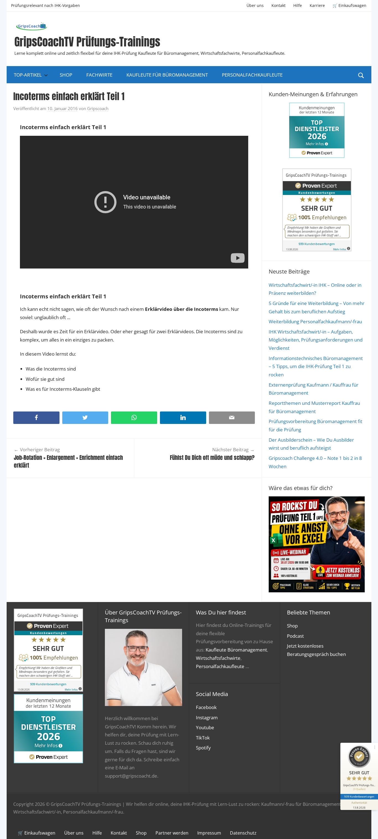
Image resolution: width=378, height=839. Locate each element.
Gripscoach (97, 108)
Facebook (206, 707)
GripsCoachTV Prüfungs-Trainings (87, 41)
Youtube (205, 727)
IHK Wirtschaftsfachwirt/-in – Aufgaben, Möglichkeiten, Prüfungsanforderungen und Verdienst (316, 340)
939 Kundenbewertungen (359, 796)
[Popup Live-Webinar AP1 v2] (317, 590)
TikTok (203, 737)
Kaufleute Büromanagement (236, 650)
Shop (66, 75)
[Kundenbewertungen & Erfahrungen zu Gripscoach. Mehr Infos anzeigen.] (316, 249)
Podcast (295, 636)
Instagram (207, 717)
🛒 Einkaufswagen (349, 5)
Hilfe (297, 5)
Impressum (209, 833)
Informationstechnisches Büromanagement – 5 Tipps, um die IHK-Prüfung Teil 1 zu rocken (316, 366)
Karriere (317, 5)
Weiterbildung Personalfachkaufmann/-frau (315, 321)
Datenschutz (243, 833)
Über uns (255, 5)
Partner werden (172, 833)
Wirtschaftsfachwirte (218, 658)
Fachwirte (99, 75)
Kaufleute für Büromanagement (167, 75)
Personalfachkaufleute (252, 75)
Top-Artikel (28, 75)
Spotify (203, 747)
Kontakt (278, 5)
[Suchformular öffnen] (361, 75)
